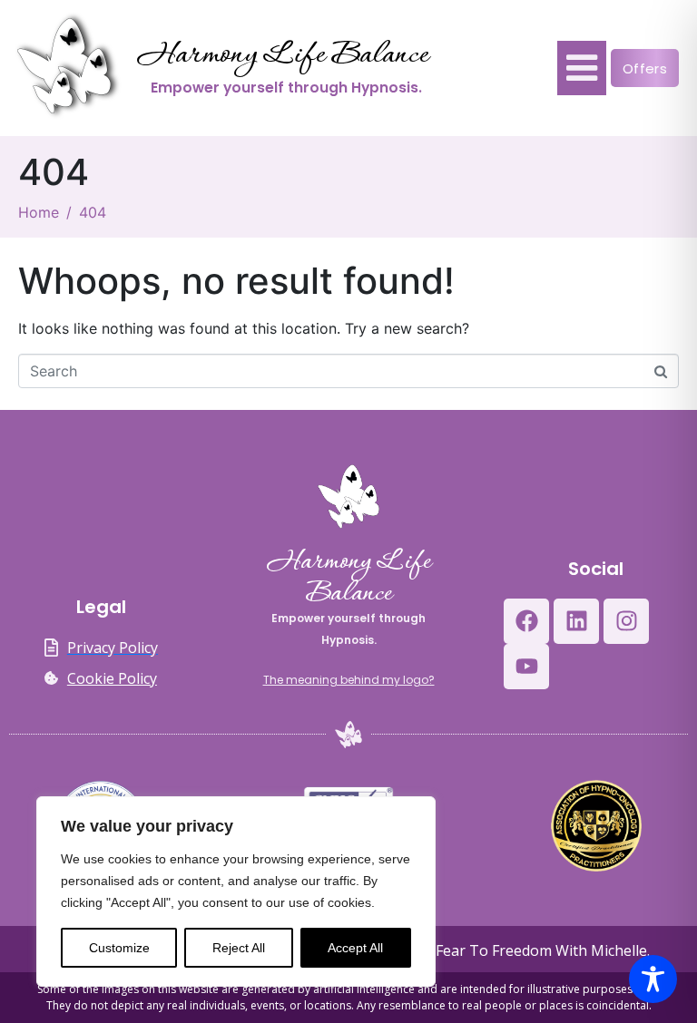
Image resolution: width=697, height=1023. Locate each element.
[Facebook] (526, 621)
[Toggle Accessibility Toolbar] (653, 979)
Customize (119, 947)
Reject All (238, 947)
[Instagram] (626, 621)
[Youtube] (526, 666)
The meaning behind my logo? (349, 679)
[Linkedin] (576, 621)
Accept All (355, 947)
